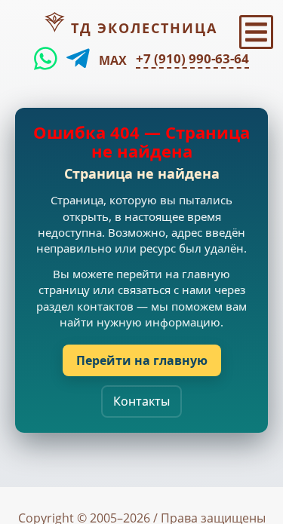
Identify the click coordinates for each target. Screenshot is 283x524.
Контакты (141, 401)
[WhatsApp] (45, 58)
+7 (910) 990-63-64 (192, 58)
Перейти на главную (142, 360)
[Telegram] (78, 58)
